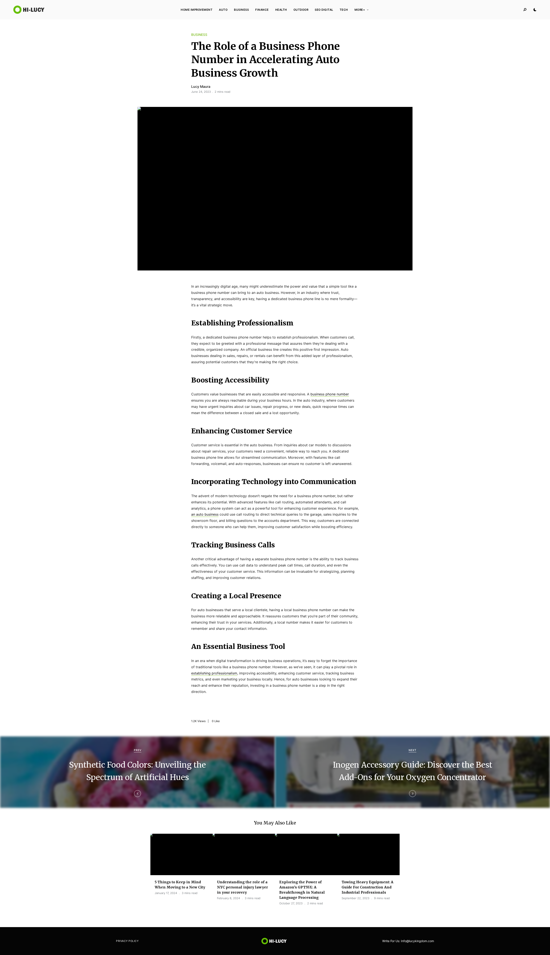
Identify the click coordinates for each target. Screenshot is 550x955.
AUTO (223, 9)
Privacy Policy (127, 941)
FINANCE (262, 9)
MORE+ (359, 9)
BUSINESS (241, 9)
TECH (344, 9)
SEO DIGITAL (324, 9)
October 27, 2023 (290, 903)
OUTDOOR (301, 9)
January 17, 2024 (166, 893)
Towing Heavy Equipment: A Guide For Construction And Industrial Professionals (367, 887)
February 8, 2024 (228, 898)
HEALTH (281, 9)
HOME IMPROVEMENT (196, 9)
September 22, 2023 (355, 898)
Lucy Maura (200, 86)
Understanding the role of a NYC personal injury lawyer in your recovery (242, 887)
